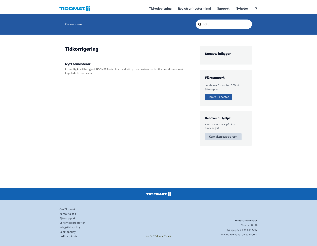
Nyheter (242, 8)
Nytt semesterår (77, 64)
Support (223, 8)
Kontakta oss (67, 213)
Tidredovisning (160, 8)
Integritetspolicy (69, 227)
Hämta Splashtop (218, 96)
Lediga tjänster (68, 236)
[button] (256, 9)
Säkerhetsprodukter (72, 222)
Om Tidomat (67, 209)
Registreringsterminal (194, 8)
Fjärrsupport (67, 218)
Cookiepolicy (67, 231)
